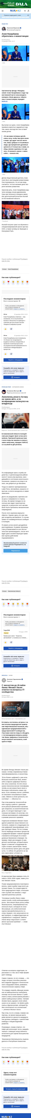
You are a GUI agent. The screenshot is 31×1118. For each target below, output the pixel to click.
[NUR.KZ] (15, 11)
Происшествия (6, 387)
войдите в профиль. (19, 309)
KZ (25, 10)
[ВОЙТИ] (28, 11)
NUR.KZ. (5, 101)
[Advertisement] (15, 76)
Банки (10, 675)
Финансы (4, 675)
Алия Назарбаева (13, 269)
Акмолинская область (14, 591)
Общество (5, 24)
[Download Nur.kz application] (15, 4)
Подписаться (15, 550)
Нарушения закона (18, 387)
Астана (4, 269)
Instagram (17, 377)
